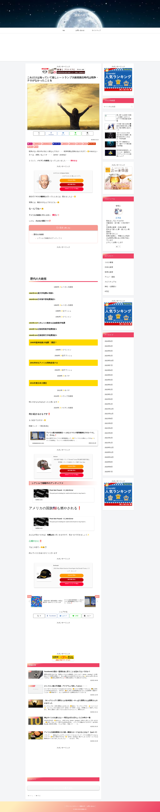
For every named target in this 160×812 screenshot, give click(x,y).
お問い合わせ (91, 806)
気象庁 (30, 146)
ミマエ (118, 218)
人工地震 (73, 143)
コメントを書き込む (63, 788)
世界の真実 (57, 143)
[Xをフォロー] (119, 246)
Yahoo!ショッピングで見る (71, 188)
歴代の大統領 (39, 234)
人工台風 (65, 143)
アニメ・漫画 (110, 277)
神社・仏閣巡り (110, 286)
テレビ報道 (38, 143)
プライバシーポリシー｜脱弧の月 (75, 806)
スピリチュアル (110, 282)
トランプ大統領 (47, 143)
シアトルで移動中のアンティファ (49, 238)
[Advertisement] (80, 48)
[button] (87, 133)
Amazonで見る (71, 180)
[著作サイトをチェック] (117, 246)
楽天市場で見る (71, 184)
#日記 (30, 143)
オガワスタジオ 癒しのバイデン (71, 176)
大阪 (85, 143)
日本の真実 (92, 143)
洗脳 (37, 146)
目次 (61, 228)
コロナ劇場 (109, 262)
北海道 (79, 143)
